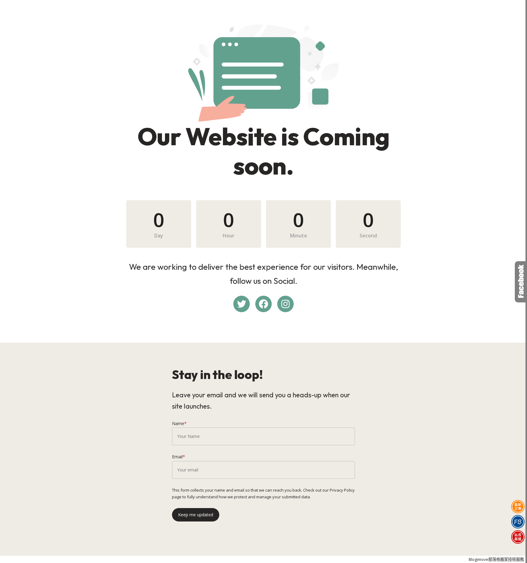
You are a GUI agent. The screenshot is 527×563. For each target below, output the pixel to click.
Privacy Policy (342, 490)
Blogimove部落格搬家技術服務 (496, 559)
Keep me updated (195, 515)
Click (521, 281)
